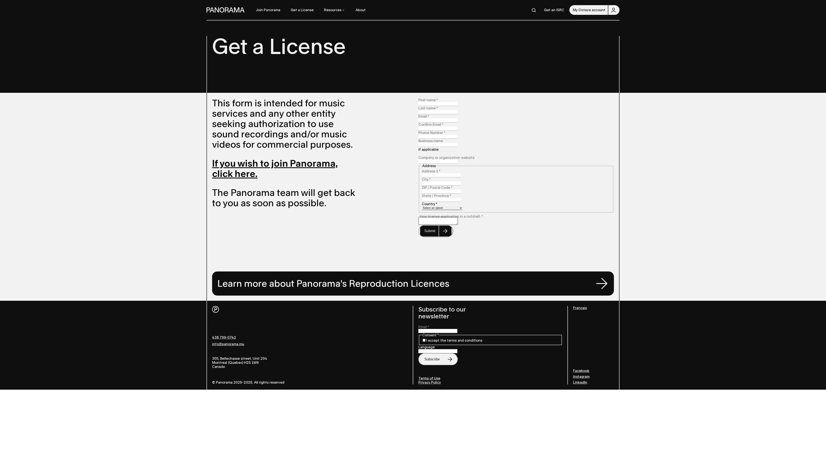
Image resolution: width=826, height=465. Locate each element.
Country (429, 204)
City (426, 179)
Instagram (581, 377)
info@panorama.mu (228, 344)
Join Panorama (268, 10)
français (580, 308)
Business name (430, 141)
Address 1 (431, 171)
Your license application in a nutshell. (451, 216)
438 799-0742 (224, 337)
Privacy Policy (429, 382)
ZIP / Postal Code (437, 188)
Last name (428, 108)
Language (426, 347)
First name (428, 100)
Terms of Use (429, 378)
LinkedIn (580, 382)
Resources (332, 10)
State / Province (436, 196)
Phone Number (431, 133)
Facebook (581, 371)
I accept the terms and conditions (454, 340)
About (361, 10)
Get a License (302, 10)
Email (423, 116)
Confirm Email (430, 124)
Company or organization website (446, 158)
